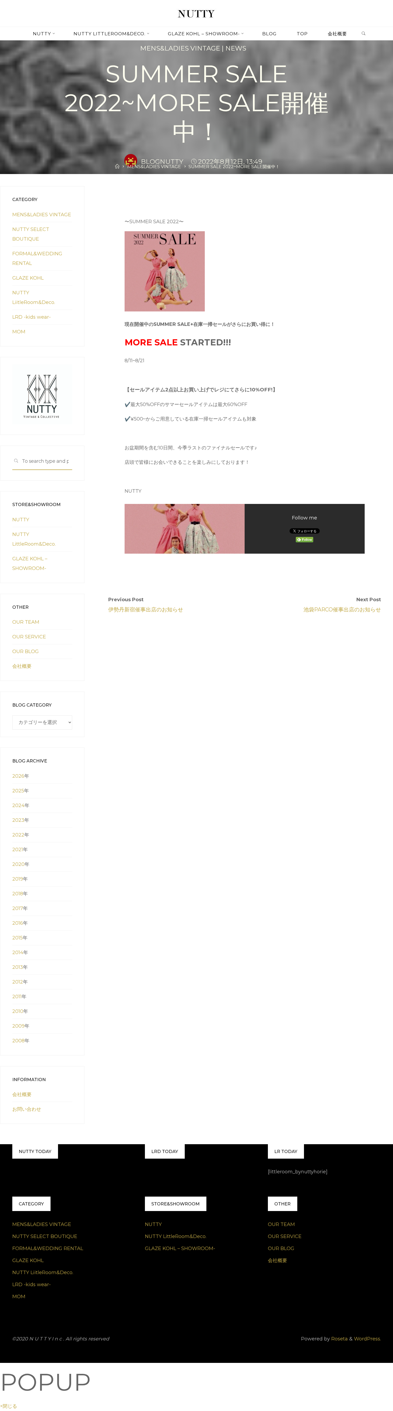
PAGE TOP (380, 1364)
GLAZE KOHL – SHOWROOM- (180, 1248)
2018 (17, 894)
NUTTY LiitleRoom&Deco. (42, 1272)
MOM (18, 332)
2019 (17, 879)
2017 (17, 908)
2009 (18, 1026)
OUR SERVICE (29, 637)
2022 (18, 835)
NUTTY (20, 520)
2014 (17, 952)
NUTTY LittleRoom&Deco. (175, 1236)
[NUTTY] (196, 13)
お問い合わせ (26, 1109)
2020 (18, 864)
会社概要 (22, 666)
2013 (17, 967)
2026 (18, 776)
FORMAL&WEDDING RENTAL (47, 1248)
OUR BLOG (25, 651)
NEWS (235, 48)
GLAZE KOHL (28, 278)
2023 (18, 820)
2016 (17, 923)
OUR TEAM (25, 622)
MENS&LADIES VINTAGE (180, 48)
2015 (17, 938)
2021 (17, 850)
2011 (17, 997)
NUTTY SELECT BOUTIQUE (44, 1236)
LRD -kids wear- (31, 317)
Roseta (339, 1339)
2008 (18, 1041)
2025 (18, 791)
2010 (17, 1011)
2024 (18, 805)
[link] (363, 34)
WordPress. (367, 1339)
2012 (17, 982)
